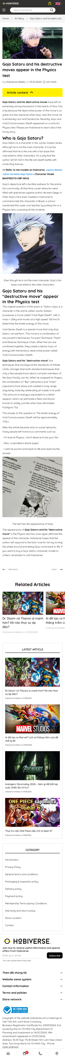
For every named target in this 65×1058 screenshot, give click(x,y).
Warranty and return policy (20, 910)
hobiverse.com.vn (39, 1017)
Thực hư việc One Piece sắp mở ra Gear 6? (28, 830)
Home (5, 18)
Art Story (19, 18)
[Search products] (51, 10)
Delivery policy (13, 888)
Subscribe (54, 955)
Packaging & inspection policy (21, 881)
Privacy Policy (13, 866)
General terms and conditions (21, 874)
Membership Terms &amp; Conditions (26, 903)
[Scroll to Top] (56, 1034)
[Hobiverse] (10, 3)
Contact (9, 925)
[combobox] (32, 10)
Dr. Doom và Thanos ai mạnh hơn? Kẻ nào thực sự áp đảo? (22, 622)
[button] (49, 3)
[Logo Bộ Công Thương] (32, 1010)
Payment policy (14, 896)
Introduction (11, 859)
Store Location (13, 917)
